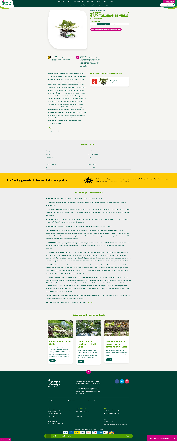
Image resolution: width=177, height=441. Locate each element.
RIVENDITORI (61, 1)
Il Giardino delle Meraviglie (6, 3)
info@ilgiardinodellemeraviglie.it (112, 410)
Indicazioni (62, 436)
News (105, 1)
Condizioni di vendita (109, 421)
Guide (69, 436)
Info (48, 436)
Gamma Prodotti (103, 5)
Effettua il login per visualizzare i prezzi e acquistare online (106, 29)
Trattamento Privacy (108, 417)
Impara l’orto (90, 1)
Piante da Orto (67, 5)
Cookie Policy (107, 419)
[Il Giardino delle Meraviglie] (54, 383)
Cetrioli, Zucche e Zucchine (98, 10)
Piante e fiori (91, 5)
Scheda (54, 436)
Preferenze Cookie (5, 439)
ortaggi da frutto (52, 130)
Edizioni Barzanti (123, 424)
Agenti (68, 1)
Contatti (111, 1)
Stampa (127, 436)
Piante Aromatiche (80, 5)
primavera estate (63, 130)
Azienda (98, 1)
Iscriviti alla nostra (111, 413)
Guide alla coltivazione (79, 1)
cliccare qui (89, 302)
